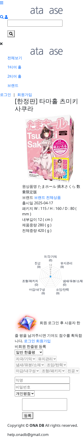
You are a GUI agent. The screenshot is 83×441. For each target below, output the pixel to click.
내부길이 (29, 219)
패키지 (27, 208)
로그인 (5, 94)
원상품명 (29, 186)
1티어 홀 (14, 67)
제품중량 (29, 225)
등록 (27, 415)
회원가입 (24, 94)
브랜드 (12, 85)
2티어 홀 (14, 76)
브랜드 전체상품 (47, 197)
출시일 (27, 202)
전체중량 (29, 230)
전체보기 (14, 57)
